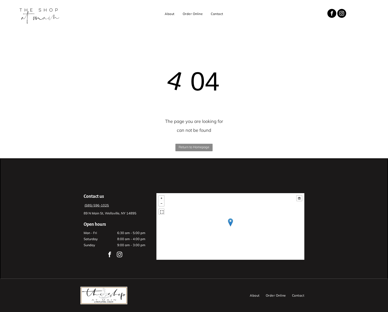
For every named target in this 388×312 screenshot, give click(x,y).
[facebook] (331, 14)
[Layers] (299, 198)
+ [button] (161, 198)
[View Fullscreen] (161, 211)
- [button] (161, 203)
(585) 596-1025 (96, 205)
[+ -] (230, 226)
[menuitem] (169, 14)
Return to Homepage (194, 147)
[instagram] (341, 14)
